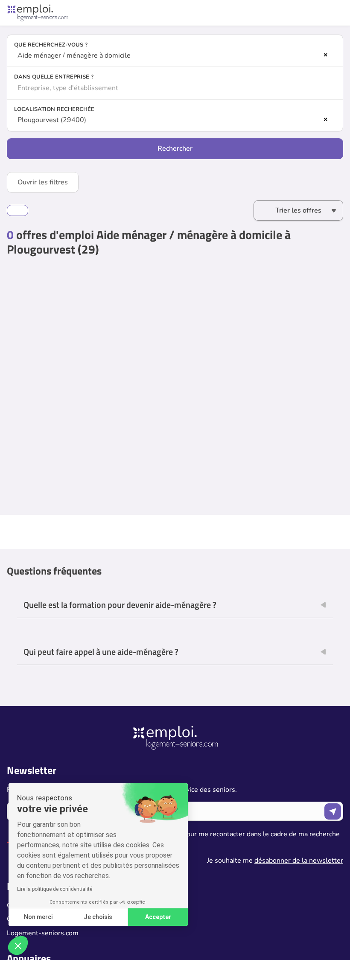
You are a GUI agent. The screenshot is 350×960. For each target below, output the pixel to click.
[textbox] (175, 88)
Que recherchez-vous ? (51, 45)
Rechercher (175, 148)
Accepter (158, 916)
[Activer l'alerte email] (17, 210)
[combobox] (175, 55)
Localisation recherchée (54, 109)
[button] (18, 945)
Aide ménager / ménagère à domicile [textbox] (74, 55)
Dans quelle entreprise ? (53, 77)
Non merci (38, 916)
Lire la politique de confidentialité (54, 889)
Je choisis (98, 916)
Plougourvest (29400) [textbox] (52, 120)
